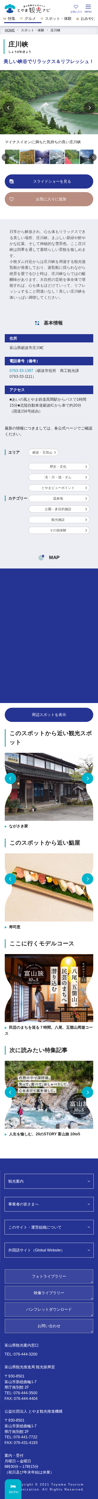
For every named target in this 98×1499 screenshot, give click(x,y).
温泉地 (58, 498)
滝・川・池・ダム (58, 477)
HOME (10, 30)
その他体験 (58, 530)
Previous (8, 107)
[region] (49, 20)
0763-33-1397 (21, 371)
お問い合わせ (49, 1326)
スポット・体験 (32, 30)
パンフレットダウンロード (49, 1309)
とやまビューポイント (58, 488)
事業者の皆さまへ (23, 1204)
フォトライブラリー (49, 1276)
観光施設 (58, 520)
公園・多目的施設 (58, 509)
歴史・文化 (58, 466)
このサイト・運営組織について (35, 1227)
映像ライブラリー (49, 1293)
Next (89, 107)
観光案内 (16, 1181)
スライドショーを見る (52, 181)
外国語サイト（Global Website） (36, 1250)
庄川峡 (55, 30)
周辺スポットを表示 (49, 715)
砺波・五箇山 (42, 452)
